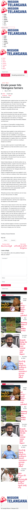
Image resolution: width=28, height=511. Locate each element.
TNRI (5, 23)
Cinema (5, 19)
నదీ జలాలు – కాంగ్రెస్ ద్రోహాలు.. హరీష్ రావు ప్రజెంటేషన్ (23, 309)
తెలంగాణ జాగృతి (6, 246)
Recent (4, 295)
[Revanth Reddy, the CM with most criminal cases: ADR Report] (10, 340)
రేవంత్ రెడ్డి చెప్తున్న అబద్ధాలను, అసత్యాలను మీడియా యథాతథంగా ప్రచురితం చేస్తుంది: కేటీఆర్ (23, 369)
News (5, 16)
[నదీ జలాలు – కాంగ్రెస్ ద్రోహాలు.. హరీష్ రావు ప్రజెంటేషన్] (10, 304)
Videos (5, 17)
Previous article (5, 244)
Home (5, 14)
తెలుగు (5, 24)
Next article (23, 244)
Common (11, 295)
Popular (7, 295)
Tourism (6, 21)
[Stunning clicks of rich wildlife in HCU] (11, 325)
